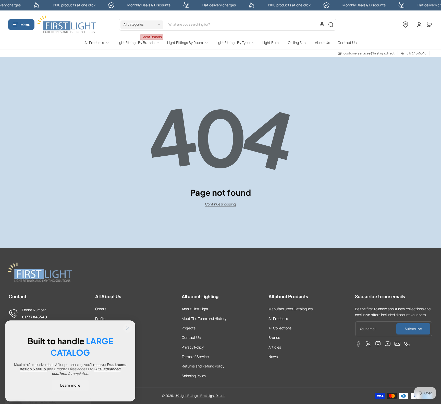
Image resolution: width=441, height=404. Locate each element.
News (273, 356)
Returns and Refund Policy (203, 366)
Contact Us (191, 337)
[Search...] (331, 24)
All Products (278, 318)
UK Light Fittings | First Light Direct (200, 396)
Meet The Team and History (204, 318)
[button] (21, 24)
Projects (188, 328)
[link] (98, 42)
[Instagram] (378, 344)
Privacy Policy (193, 347)
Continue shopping (220, 204)
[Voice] (322, 24)
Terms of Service (195, 356)
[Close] (127, 328)
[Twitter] (368, 344)
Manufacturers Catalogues (290, 308)
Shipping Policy (194, 375)
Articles (274, 347)
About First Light (195, 308)
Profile (100, 318)
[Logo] (67, 25)
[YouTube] (388, 344)
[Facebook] (359, 344)
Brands (274, 337)
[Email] (397, 344)
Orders (100, 308)
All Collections (279, 328)
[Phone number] (407, 344)
